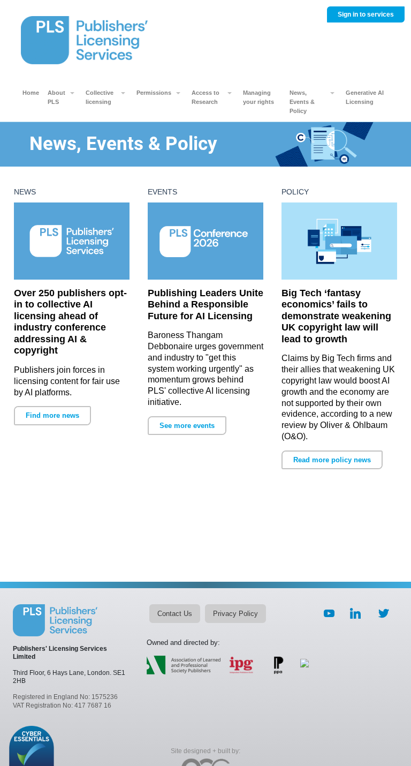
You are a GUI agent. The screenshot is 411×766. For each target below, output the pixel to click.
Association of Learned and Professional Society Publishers (183, 665)
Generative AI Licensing (365, 97)
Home (30, 92)
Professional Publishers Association (279, 665)
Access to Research (205, 97)
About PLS (56, 97)
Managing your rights (258, 97)
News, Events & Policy (302, 101)
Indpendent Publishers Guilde (241, 665)
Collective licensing (99, 97)
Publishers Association (304, 668)
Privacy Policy (235, 614)
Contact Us (174, 614)
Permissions (153, 92)
